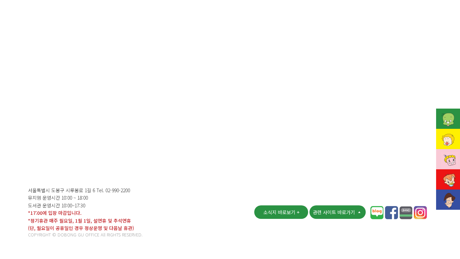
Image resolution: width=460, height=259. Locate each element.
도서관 (178, 14)
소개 (113, 14)
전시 (300, 14)
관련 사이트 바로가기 (334, 212)
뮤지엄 (144, 14)
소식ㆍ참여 (218, 14)
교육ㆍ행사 (264, 14)
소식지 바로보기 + (281, 212)
